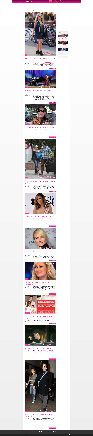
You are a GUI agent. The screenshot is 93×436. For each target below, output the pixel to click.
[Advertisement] (46, 5)
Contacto (62, 1)
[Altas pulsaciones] (32, 431)
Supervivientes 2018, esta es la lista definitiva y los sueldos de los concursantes (63, 53)
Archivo (55, 1)
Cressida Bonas (42, 350)
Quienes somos (66, 1)
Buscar (58, 1)
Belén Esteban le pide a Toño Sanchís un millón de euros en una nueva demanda (62, 38)
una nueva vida (48, 62)
